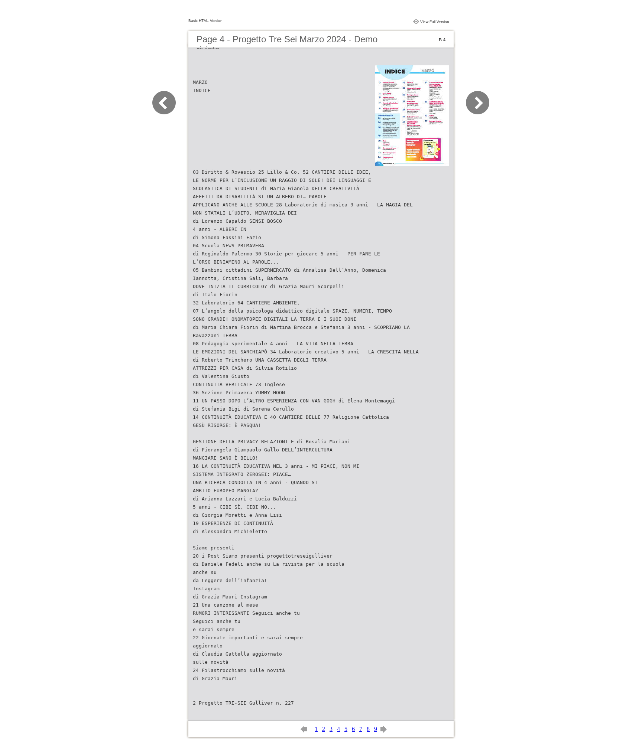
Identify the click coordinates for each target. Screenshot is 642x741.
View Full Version (434, 22)
